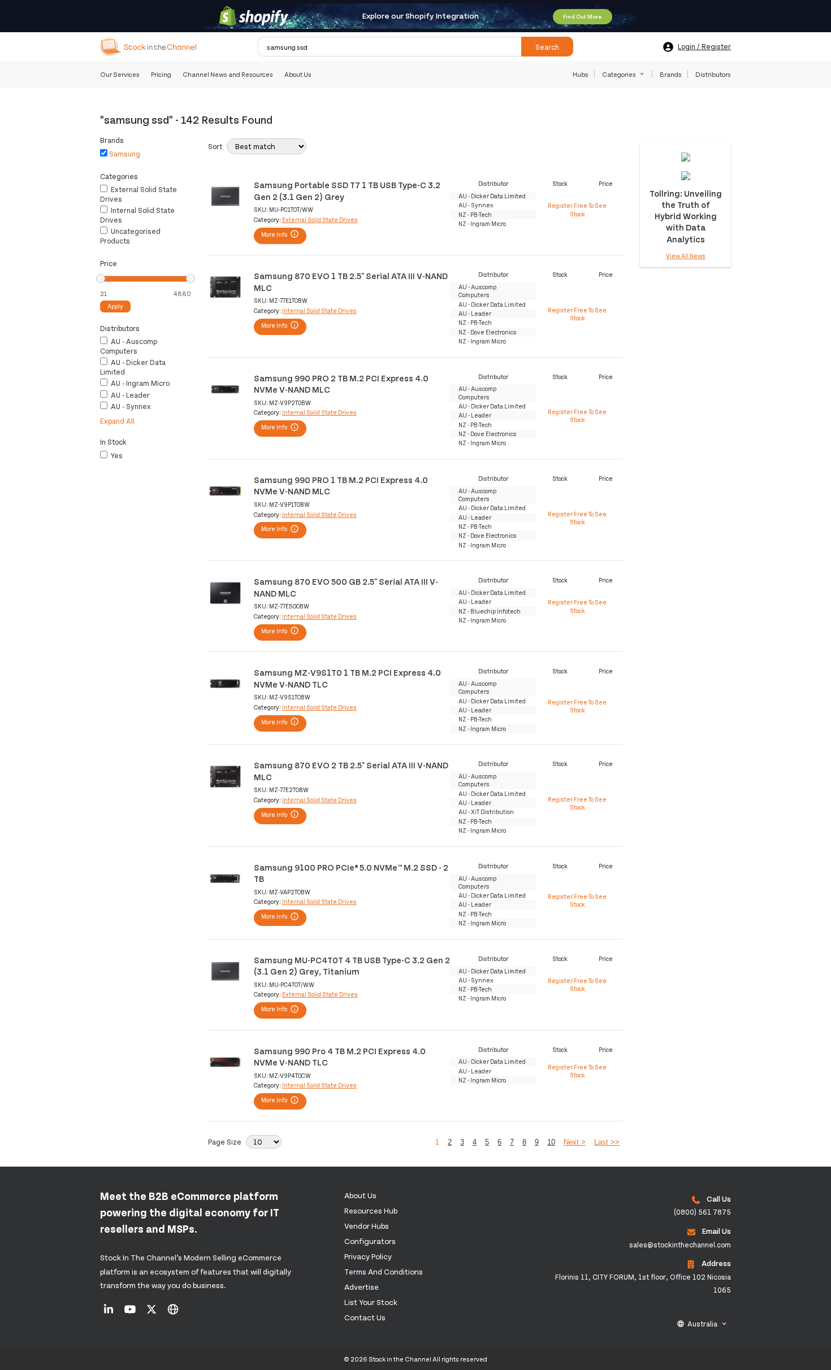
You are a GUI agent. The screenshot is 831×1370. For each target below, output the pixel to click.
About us (360, 1195)
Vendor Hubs (366, 1225)
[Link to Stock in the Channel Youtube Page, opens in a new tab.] (131, 1312)
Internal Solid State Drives (319, 310)
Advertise (361, 1286)
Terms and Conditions (383, 1271)
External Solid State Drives (320, 219)
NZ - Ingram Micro (482, 223)
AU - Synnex (130, 406)
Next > (575, 1142)
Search (547, 46)
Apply (115, 306)
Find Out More (582, 16)
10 (551, 1142)
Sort (215, 146)
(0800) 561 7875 (702, 1211)
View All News (686, 255)
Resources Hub (370, 1210)
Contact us (365, 1317)
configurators (370, 1241)
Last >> (607, 1142)
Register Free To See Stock (577, 209)
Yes (116, 455)
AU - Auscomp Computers (128, 346)
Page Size (224, 1141)
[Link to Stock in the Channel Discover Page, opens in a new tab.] (173, 1312)
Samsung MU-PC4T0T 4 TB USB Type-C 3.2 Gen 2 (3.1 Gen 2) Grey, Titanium (352, 965)
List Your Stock (370, 1302)
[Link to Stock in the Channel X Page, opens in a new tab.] (152, 1312)
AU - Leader (129, 394)
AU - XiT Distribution (486, 811)
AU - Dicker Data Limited (492, 195)
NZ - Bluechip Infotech (489, 611)
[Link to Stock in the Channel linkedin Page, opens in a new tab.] (109, 1312)
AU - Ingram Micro (139, 383)
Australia (702, 1323)
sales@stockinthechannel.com (680, 1244)
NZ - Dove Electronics (487, 332)
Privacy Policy (368, 1256)
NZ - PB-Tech (475, 214)
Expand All (117, 420)
